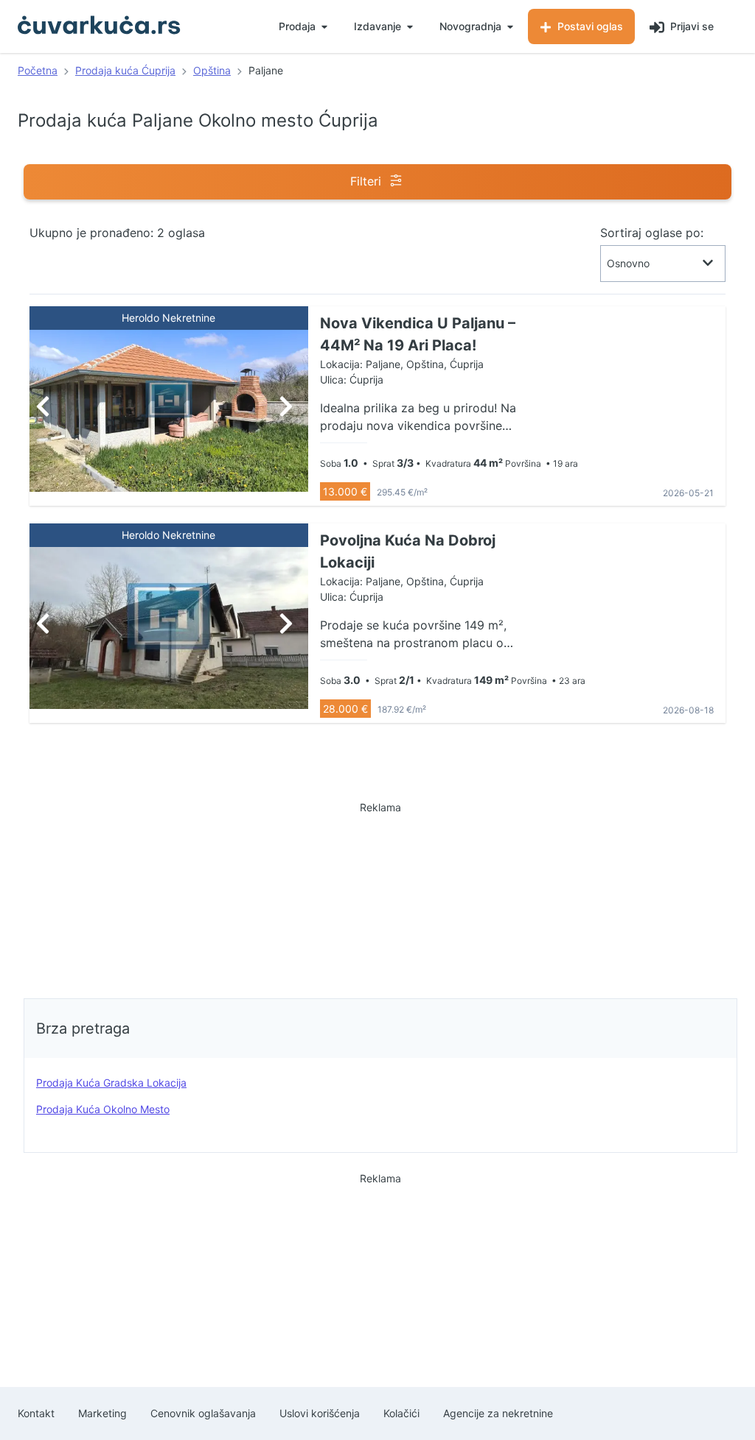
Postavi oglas (588, 26)
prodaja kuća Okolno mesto (103, 1109)
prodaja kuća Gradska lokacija (111, 1082)
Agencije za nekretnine (498, 1413)
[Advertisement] (380, 896)
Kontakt (36, 1413)
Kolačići (401, 1413)
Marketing (102, 1413)
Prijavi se (690, 26)
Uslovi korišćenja (319, 1413)
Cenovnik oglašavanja (203, 1413)
